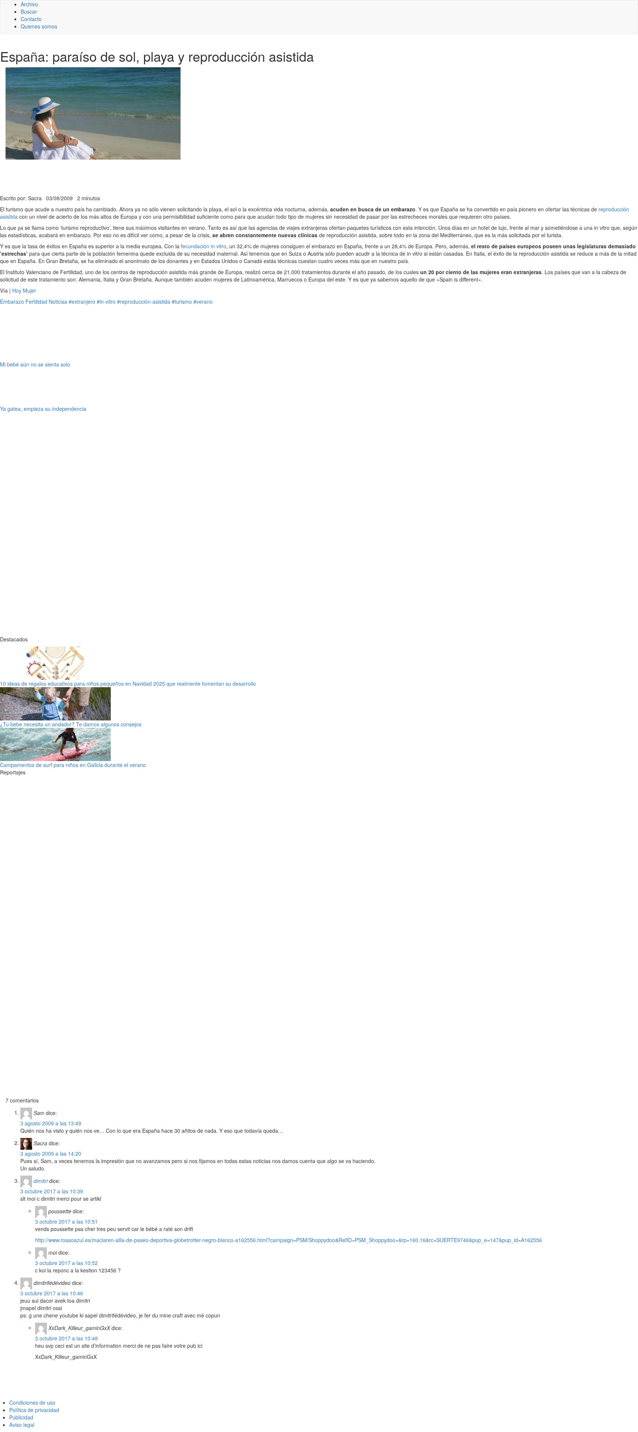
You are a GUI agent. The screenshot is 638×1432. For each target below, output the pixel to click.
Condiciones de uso (32, 1402)
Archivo (29, 4)
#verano (203, 301)
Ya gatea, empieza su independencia (43, 408)
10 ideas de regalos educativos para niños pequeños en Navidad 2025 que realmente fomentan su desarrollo (128, 683)
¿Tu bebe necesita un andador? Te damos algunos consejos (70, 724)
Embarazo (12, 301)
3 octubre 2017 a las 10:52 (66, 1262)
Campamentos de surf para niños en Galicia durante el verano (73, 764)
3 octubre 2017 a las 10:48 (66, 1338)
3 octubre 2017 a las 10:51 (66, 1221)
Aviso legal (21, 1424)
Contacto (31, 19)
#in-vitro (106, 301)
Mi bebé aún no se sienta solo (35, 364)
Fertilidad (36, 301)
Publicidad (21, 1417)
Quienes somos (39, 26)
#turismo (182, 301)
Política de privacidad (34, 1410)
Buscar (29, 11)
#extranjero (82, 301)
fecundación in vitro (203, 246)
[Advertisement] (181, 176)
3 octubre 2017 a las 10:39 (51, 1191)
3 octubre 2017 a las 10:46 (51, 1293)
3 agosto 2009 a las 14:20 (50, 1153)
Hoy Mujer (24, 290)
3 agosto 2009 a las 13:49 (50, 1123)
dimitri (41, 1180)
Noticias (58, 301)
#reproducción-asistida (143, 301)
